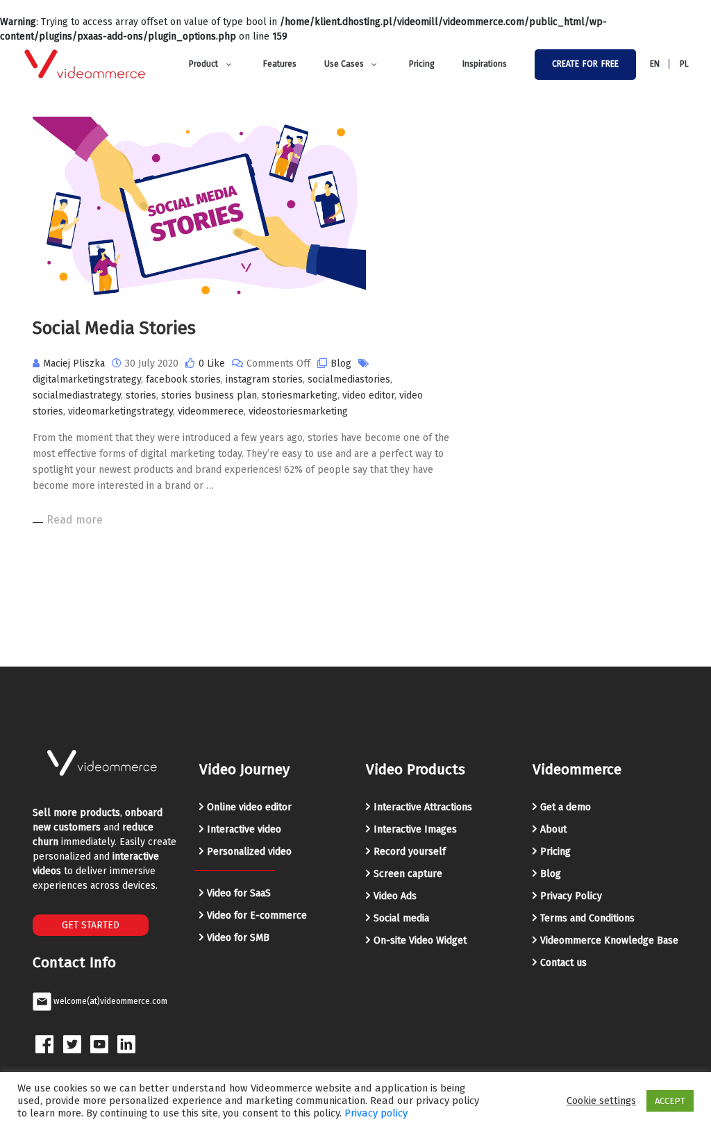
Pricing (555, 852)
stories (141, 395)
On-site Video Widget (420, 940)
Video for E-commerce (257, 915)
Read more (75, 519)
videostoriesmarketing (298, 411)
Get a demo (565, 807)
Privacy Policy (571, 896)
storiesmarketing (299, 395)
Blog (341, 363)
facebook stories (183, 379)
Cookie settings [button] (601, 1100)
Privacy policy (376, 1113)
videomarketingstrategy (120, 411)
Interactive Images (415, 829)
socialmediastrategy (77, 395)
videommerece (211, 411)
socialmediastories (349, 379)
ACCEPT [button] (670, 1101)
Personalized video (249, 852)
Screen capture (408, 874)
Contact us (563, 963)
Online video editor (249, 807)
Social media (401, 918)
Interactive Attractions (423, 807)
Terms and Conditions (587, 918)
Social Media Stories (114, 328)
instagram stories (264, 379)
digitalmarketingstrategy (87, 379)
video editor (368, 395)
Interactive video (244, 829)
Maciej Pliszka (74, 363)
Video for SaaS (239, 893)
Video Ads (395, 896)
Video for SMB (238, 938)
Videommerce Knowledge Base (609, 940)
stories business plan (209, 395)
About (553, 829)
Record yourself (410, 852)
